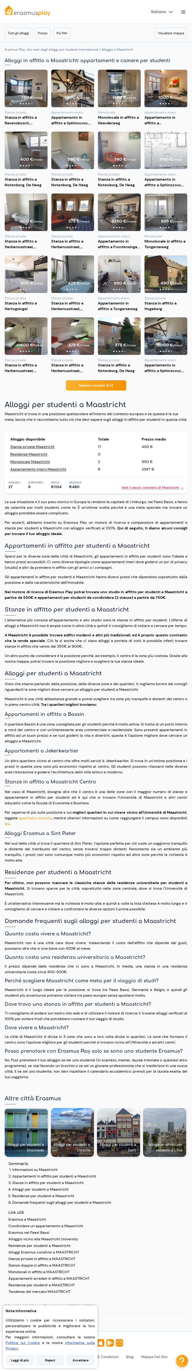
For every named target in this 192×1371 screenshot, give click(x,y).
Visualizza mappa (171, 33)
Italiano (158, 12)
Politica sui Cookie (23, 1342)
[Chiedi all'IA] (182, 1361)
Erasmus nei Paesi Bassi (28, 1232)
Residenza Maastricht (28, 454)
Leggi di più (20, 1360)
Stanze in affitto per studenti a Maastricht (48, 1182)
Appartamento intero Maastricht (38, 469)
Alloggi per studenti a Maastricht (40, 1189)
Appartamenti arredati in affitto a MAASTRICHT (49, 1278)
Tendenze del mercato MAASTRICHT (39, 1291)
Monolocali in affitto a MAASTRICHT (39, 1271)
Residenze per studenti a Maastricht (43, 1195)
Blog (130, 1356)
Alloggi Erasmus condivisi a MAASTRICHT (43, 1252)
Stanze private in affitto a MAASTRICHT (41, 1258)
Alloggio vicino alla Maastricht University (43, 1239)
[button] (26, 88)
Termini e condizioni (101, 1356)
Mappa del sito (154, 1356)
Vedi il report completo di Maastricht (152, 487)
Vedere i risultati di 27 (96, 385)
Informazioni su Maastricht (35, 1169)
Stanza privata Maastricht (32, 446)
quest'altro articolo (35, 818)
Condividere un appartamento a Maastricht (45, 1225)
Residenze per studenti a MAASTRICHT (41, 1285)
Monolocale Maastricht (30, 461)
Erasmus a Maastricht (27, 1219)
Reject (50, 1360)
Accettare (81, 1360)
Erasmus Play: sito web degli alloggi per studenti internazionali (51, 49)
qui (7, 823)
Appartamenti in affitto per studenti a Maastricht (54, 1176)
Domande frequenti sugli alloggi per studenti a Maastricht (61, 1202)
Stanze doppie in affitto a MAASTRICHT (41, 1265)
